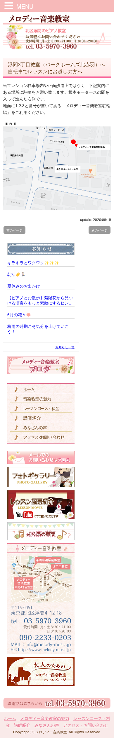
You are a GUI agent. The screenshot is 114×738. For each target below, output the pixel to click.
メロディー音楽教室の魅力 (44, 718)
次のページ (99, 230)
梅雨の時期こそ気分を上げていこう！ (38, 329)
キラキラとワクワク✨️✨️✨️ (33, 262)
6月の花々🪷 (19, 314)
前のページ (14, 230)
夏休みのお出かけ (23, 286)
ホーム (10, 718)
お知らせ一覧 (65, 346)
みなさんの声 (46, 725)
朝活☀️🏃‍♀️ (16, 274)
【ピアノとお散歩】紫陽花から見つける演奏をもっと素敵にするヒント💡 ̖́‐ (40, 300)
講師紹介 (22, 725)
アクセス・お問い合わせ (85, 725)
